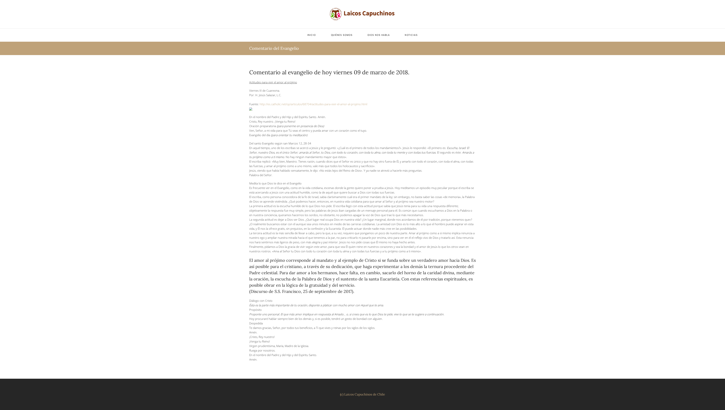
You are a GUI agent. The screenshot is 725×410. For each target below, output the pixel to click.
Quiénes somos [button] (342, 35)
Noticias (411, 35)
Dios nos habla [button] (379, 35)
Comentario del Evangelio (274, 48)
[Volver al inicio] (362, 14)
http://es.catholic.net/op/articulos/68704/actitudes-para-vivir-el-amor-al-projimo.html (313, 104)
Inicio (311, 35)
